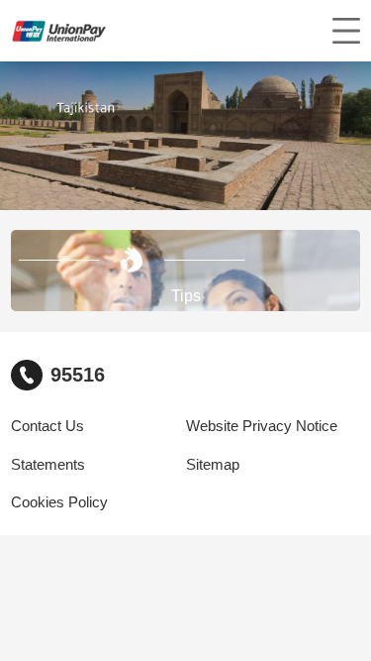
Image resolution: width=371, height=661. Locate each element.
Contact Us (47, 426)
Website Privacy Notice (261, 426)
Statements (48, 465)
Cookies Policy (59, 502)
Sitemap (212, 465)
